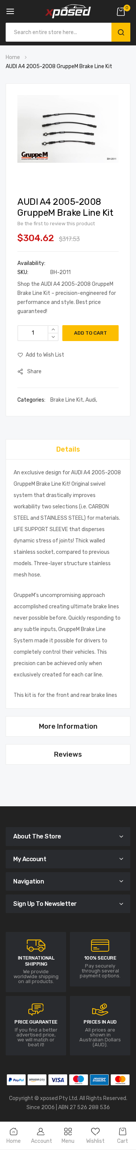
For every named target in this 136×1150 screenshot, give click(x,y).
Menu (68, 1141)
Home (13, 57)
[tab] (68, 449)
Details (68, 449)
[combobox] (60, 32)
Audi (90, 400)
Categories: (31, 400)
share (34, 371)
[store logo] (68, 11)
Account (41, 1141)
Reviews (68, 754)
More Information (68, 726)
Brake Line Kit (66, 400)
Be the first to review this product (56, 223)
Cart (122, 1141)
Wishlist (95, 1141)
